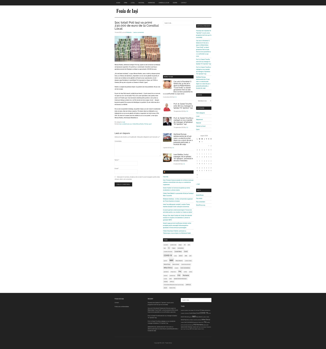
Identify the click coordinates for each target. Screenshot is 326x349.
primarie (165, 275)
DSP (190, 255)
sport (150, 124)
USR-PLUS (188, 284)
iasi (171, 260)
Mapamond (199, 119)
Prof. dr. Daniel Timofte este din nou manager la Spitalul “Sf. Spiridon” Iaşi (183, 106)
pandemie (166, 271)
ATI (184, 244)
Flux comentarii (200, 202)
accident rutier (173, 244)
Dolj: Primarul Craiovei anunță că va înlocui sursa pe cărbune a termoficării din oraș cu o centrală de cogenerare (178, 182)
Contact (117, 302)
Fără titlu (165, 177)
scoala (165, 278)
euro (131, 124)
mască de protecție (185, 264)
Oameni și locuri (201, 126)
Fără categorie (200, 113)
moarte (176, 268)
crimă (175, 255)
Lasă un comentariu (138, 32)
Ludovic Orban (188, 260)
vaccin (165, 287)
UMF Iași (172, 281)
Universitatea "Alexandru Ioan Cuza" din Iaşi (173, 284)
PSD (179, 275)
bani (120, 124)
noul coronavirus (185, 268)
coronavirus (180, 248)
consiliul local (125, 124)
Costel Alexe (178, 251)
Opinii (198, 129)
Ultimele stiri (170, 172)
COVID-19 (168, 255)
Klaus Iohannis (179, 260)
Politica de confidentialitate (122, 306)
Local (123, 122)
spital (170, 278)
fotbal (134, 124)
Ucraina (165, 281)
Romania (186, 275)
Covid (185, 251)
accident (166, 244)
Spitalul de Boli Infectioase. (180, 278)
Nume (117, 160)
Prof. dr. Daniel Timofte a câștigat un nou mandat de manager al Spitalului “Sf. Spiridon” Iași (183, 121)
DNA (186, 255)
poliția (185, 271)
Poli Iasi (146, 124)
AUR (189, 244)
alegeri (180, 244)
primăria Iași (172, 275)
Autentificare (200, 195)
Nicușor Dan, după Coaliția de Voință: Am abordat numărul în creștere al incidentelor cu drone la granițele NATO (177, 218)
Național (198, 123)
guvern (165, 260)
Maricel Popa (167, 264)
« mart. (198, 184)
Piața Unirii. (173, 271)
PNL (180, 271)
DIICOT (180, 255)
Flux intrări (199, 198)
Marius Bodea (176, 264)
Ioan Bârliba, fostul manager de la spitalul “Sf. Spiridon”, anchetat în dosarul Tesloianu (183, 157)
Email (117, 168)
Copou (173, 248)
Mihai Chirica (168, 268)
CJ (169, 248)
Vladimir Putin (172, 287)
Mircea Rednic (140, 124)
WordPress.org (200, 205)
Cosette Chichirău (168, 251)
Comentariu (118, 141)
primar (190, 271)
